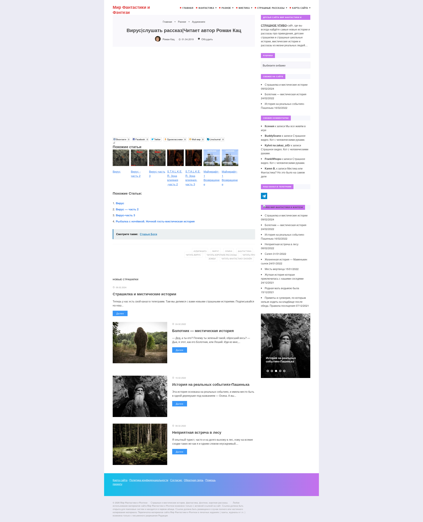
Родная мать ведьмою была (282, 288)
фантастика (244, 251)
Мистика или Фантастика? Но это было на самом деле (283, 172)
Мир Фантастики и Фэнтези (131, 9)
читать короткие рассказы (222, 254)
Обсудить (207, 39)
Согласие (176, 480)
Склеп (268, 254)
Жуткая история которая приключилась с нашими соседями (282, 276)
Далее (120, 313)
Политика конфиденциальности (148, 480)
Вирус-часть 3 (125, 215)
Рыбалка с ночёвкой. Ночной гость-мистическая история (155, 221)
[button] (268, 371)
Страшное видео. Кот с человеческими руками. (283, 138)
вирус (215, 251)
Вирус (120, 203)
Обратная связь (193, 480)
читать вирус (193, 254)
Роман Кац (169, 39)
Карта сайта (120, 480)
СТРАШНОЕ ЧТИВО (274, 25)
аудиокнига (200, 251)
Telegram (264, 196)
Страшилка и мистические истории (144, 293)
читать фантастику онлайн (236, 258)
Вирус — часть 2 (127, 209)
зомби (228, 251)
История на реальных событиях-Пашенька (210, 384)
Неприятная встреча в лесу (196, 432)
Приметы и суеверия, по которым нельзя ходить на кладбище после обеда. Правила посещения (283, 302)
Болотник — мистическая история (203, 330)
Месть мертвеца (275, 269)
